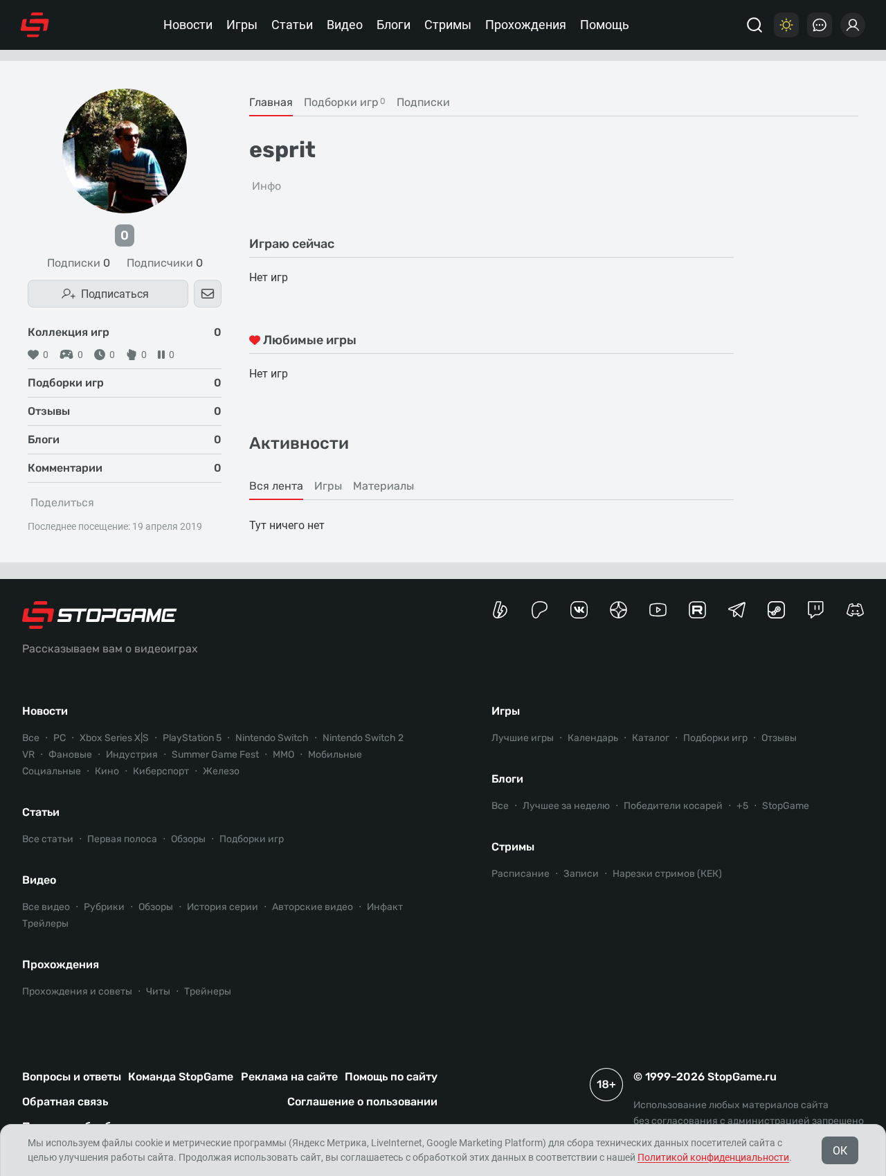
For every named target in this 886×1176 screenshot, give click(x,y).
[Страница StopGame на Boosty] (500, 609)
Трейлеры (45, 923)
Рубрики (104, 907)
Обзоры (188, 839)
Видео (345, 24)
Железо (221, 771)
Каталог (650, 738)
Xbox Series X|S (114, 738)
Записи (581, 874)
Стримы (447, 24)
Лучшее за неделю (566, 806)
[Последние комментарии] (819, 24)
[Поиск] (754, 25)
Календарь (593, 738)
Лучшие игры (522, 738)
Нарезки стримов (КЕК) (667, 874)
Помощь (604, 24)
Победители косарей (673, 806)
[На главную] (35, 24)
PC (59, 738)
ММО (283, 754)
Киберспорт (161, 771)
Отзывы (779, 738)
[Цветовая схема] (786, 24)
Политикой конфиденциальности (713, 1157)
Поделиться (62, 502)
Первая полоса (122, 839)
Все (30, 738)
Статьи (292, 24)
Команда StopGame (180, 1076)
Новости (188, 24)
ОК (840, 1150)
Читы (158, 991)
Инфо (266, 186)
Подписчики (165, 263)
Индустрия (132, 754)
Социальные (51, 771)
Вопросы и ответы (71, 1076)
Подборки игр (251, 839)
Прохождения (525, 24)
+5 (742, 806)
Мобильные (335, 754)
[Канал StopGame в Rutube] (697, 609)
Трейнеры (207, 991)
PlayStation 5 (192, 738)
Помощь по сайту (391, 1076)
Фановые (70, 754)
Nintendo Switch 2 (363, 738)
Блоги (393, 24)
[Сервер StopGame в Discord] (855, 609)
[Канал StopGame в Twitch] (815, 609)
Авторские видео (312, 907)
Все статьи (47, 839)
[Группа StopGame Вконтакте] (579, 609)
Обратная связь (65, 1101)
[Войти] (852, 24)
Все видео (46, 907)
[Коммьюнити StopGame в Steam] (776, 609)
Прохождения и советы (77, 991)
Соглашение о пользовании (362, 1101)
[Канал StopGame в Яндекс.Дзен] (618, 609)
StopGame (785, 806)
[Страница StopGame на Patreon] (539, 609)
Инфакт (385, 907)
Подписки (78, 263)
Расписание (520, 874)
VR (28, 754)
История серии (222, 907)
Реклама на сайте (289, 1076)
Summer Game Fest (215, 754)
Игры (241, 24)
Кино (107, 771)
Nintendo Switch (272, 738)
